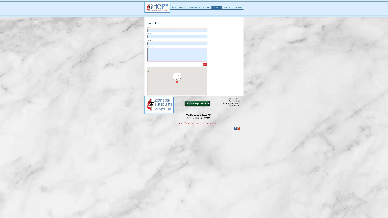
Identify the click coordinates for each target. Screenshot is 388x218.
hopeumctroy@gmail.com (231, 103)
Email (149, 34)
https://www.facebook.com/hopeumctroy (198, 123)
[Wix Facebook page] (235, 128)
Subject (149, 40)
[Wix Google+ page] (238, 128)
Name (149, 27)
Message (150, 47)
